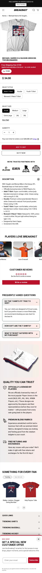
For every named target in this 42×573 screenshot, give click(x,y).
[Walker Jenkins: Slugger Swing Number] (11, 489)
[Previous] (18, 507)
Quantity (6, 128)
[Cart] (38, 10)
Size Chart (5, 120)
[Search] (34, 10)
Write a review (21, 282)
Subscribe (33, 560)
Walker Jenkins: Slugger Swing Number (11, 501)
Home (4, 16)
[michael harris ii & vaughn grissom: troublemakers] (18, 35)
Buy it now (21, 153)
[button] (3, 10)
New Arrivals (18, 477)
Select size (6, 106)
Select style (7, 87)
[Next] (24, 507)
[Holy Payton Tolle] (31, 489)
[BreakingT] (21, 10)
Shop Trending (21, 4)
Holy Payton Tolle (31, 500)
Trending (7, 477)
